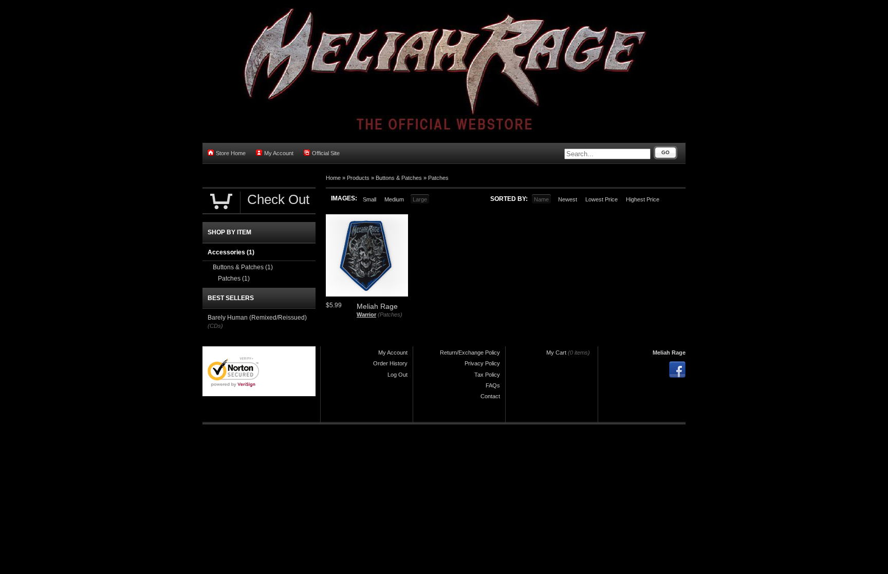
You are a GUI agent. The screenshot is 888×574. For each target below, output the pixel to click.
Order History (390, 363)
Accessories (231, 252)
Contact (490, 396)
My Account (278, 153)
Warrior (366, 314)
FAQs (493, 385)
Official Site (326, 153)
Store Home (231, 153)
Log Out (397, 375)
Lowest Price (601, 199)
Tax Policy (487, 375)
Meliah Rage (669, 352)
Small (369, 199)
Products (358, 178)
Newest (567, 199)
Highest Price (642, 199)
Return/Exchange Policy (470, 352)
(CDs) (215, 326)
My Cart (556, 352)
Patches (438, 178)
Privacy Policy (482, 363)
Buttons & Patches (399, 178)
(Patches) (390, 314)
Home (333, 178)
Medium (394, 199)
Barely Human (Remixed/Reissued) (257, 317)
